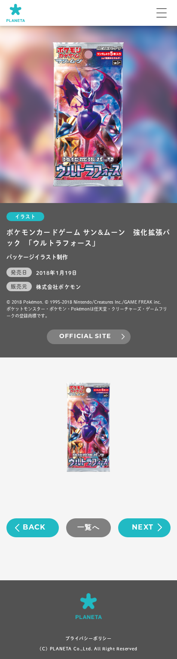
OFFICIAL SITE (85, 336)
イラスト (25, 216)
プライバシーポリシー (88, 638)
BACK (34, 527)
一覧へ (88, 527)
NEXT (142, 527)
